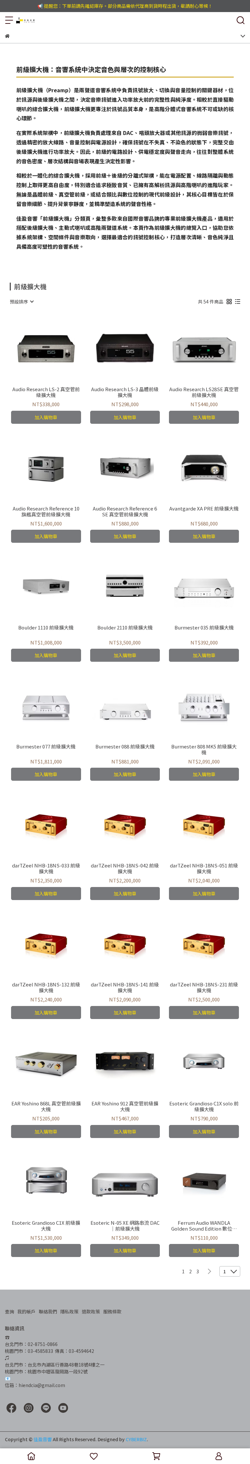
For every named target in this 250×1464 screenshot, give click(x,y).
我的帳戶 (26, 1311)
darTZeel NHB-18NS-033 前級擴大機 (46, 868)
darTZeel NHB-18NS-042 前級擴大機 (125, 868)
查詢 (9, 1311)
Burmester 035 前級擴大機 (204, 628)
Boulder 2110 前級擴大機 (125, 628)
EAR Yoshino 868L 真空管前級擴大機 (46, 1106)
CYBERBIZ (136, 1439)
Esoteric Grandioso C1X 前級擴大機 (46, 1226)
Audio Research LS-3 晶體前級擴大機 (125, 392)
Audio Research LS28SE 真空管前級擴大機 (204, 392)
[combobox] (21, 301)
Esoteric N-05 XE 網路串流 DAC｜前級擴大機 (125, 1226)
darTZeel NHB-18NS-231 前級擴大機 (204, 987)
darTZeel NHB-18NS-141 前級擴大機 (125, 987)
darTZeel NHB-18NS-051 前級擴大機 (204, 868)
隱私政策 (69, 1311)
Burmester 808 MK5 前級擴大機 (204, 749)
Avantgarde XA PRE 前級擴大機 (204, 509)
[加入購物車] (55, 349)
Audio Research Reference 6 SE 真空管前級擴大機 (125, 511)
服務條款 (112, 1311)
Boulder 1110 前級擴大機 (46, 628)
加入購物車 (46, 417)
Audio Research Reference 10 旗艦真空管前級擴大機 (46, 511)
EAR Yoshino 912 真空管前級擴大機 (124, 1106)
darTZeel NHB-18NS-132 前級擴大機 (46, 987)
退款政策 (91, 1311)
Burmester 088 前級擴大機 (125, 747)
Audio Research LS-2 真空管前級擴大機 (46, 392)
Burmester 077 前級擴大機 (46, 747)
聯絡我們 (48, 1311)
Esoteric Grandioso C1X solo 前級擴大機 (204, 1106)
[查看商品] (36, 349)
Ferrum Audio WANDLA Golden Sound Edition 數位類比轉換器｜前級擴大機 (204, 1226)
